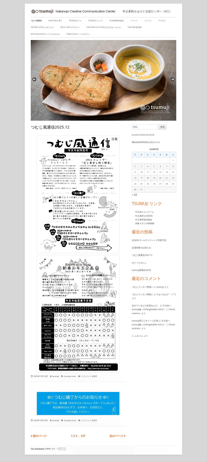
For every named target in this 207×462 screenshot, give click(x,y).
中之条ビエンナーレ (144, 211)
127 (83, 436)
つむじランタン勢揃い (142, 286)
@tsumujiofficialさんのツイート (146, 142)
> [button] (172, 79)
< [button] (34, 79)
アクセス (162, 20)
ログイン (62, 449)
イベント (134, 20)
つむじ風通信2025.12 (50, 127)
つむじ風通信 (36, 20)
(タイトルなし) (139, 262)
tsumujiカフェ (75, 20)
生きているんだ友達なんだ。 (145, 305)
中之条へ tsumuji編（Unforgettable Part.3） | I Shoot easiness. (153, 309)
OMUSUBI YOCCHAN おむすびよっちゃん (103, 27)
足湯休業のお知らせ (141, 247)
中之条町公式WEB (144, 215)
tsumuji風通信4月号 (141, 270)
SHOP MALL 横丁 (55, 20)
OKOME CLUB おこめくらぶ (42, 27)
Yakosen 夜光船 (135, 27)
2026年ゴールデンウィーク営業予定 (149, 240)
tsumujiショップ (95, 20)
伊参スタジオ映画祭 (144, 223)
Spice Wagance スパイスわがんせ (45, 34)
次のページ (116, 436)
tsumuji (55, 376)
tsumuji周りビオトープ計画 (145, 320)
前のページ (40, 436)
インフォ (148, 20)
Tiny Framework (37, 449)
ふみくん (139, 335)
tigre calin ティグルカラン (78, 34)
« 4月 (134, 194)
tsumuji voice (70, 376)
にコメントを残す (89, 376)
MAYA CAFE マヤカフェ (70, 27)
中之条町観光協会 (116, 20)
